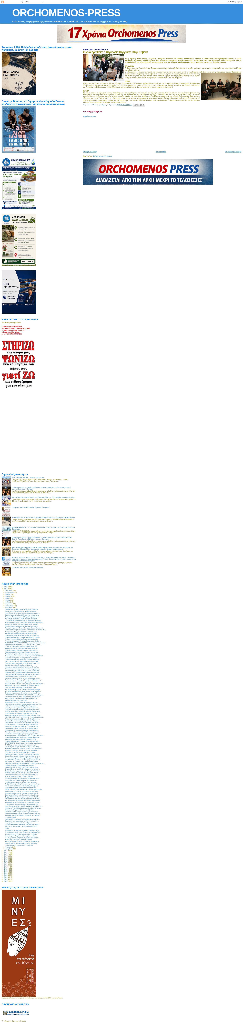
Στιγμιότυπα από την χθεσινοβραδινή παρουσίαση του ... (22, 648)
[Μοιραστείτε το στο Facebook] (141, 105)
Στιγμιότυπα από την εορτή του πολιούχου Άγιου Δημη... (22, 767)
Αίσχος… (8, 828)
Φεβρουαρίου (9, 592)
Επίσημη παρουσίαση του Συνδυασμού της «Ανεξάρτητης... (23, 711)
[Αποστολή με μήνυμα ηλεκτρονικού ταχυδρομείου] (134, 105)
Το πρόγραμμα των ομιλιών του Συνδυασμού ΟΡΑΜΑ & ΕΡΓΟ (24, 656)
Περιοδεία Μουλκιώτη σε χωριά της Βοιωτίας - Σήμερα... (22, 721)
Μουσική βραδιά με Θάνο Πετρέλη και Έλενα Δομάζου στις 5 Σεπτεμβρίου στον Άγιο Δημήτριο (43, 497)
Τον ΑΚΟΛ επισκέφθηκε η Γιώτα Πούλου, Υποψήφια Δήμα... (23, 691)
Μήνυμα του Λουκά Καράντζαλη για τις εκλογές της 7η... (22, 667)
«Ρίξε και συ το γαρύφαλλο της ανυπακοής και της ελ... (21, 826)
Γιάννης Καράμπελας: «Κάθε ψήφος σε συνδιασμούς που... (23, 696)
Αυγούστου (9, 604)
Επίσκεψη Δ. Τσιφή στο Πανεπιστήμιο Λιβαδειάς (19, 810)
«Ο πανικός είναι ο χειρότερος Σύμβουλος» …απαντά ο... (22, 682)
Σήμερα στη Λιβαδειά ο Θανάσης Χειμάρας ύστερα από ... (22, 652)
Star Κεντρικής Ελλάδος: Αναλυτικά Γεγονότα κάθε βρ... (22, 812)
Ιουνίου (7, 600)
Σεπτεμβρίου (9, 606)
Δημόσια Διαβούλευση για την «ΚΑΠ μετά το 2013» (20, 676)
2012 (6, 853)
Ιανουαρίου (9, 590)
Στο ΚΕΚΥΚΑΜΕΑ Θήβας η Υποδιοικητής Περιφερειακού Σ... (23, 760)
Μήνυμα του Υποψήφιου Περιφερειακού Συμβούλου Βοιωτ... (23, 808)
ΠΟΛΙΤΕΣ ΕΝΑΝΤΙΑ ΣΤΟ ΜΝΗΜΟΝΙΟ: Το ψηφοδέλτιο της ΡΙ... (24, 717)
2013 (6, 855)
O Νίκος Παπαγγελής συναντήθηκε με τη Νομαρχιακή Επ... (23, 832)
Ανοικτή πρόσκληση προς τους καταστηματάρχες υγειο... (22, 613)
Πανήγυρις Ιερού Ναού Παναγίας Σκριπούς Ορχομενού (30, 507)
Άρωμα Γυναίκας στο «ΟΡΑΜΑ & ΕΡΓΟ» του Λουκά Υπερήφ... (24, 789)
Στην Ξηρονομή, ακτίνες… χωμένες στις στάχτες (28, 477)
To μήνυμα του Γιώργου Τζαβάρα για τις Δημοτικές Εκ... (21, 632)
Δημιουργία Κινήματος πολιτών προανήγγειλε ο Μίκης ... (22, 795)
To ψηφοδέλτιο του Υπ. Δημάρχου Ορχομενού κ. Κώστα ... (23, 802)
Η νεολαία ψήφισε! (10, 817)
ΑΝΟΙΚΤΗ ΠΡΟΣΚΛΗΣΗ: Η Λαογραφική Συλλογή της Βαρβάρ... (24, 683)
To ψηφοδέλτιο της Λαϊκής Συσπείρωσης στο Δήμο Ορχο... (22, 784)
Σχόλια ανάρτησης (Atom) (102, 156)
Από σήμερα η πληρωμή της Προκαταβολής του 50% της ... (23, 813)
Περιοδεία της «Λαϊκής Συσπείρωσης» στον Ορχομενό (21, 609)
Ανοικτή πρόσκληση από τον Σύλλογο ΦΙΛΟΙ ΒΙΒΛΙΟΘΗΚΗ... (24, 806)
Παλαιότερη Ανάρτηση (233, 152)
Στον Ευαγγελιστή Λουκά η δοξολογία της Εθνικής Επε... (22, 786)
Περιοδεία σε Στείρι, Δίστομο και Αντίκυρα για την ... (20, 765)
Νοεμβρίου (8, 847)
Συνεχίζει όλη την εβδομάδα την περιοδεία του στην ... (21, 611)
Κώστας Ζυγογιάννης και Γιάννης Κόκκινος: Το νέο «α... (22, 772)
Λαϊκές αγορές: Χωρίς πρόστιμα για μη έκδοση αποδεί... (22, 728)
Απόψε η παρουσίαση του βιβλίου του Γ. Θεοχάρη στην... (22, 719)
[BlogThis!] (136, 105)
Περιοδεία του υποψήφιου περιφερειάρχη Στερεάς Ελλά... (22, 819)
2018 (6, 865)
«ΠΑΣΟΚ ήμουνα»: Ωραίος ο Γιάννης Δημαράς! (19, 776)
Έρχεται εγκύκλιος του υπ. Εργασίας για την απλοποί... (22, 793)
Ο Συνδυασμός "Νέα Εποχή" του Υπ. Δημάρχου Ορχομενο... (23, 620)
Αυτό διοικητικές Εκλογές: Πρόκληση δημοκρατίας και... (22, 774)
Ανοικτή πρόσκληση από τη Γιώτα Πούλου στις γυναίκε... (22, 732)
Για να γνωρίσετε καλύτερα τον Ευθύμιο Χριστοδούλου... (22, 724)
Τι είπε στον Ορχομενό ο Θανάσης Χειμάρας (18, 839)
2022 (6, 873)
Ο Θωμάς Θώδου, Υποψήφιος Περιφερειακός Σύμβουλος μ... (23, 680)
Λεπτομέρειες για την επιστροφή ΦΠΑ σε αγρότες (20, 752)
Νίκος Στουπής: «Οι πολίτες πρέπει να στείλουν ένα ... (21, 698)
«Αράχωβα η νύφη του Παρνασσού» (16, 700)
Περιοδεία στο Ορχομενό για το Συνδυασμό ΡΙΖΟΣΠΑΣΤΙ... (23, 722)
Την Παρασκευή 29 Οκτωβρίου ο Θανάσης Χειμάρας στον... (23, 800)
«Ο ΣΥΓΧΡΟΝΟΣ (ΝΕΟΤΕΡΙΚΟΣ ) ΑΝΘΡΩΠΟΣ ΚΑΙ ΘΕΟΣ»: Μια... (26, 630)
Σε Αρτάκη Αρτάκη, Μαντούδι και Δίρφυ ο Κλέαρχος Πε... (22, 650)
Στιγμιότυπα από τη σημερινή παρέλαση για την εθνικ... (22, 821)
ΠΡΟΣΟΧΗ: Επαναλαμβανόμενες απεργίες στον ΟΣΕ (21, 734)
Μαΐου (7, 598)
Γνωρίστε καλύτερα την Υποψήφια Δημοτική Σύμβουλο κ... (22, 741)
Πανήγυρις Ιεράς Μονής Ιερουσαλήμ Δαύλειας (27, 567)
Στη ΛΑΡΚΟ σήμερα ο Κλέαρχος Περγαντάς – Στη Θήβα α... (23, 815)
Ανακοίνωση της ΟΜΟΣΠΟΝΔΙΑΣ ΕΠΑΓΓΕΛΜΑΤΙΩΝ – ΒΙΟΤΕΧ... (25, 763)
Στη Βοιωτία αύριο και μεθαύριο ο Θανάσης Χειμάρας (21, 633)
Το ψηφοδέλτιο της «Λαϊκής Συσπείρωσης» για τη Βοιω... (22, 769)
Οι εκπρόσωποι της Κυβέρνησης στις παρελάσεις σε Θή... (22, 778)
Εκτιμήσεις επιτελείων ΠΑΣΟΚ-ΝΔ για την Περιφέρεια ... (22, 750)
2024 (6, 877)
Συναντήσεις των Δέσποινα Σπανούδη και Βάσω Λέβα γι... (22, 685)
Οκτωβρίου (9, 607)
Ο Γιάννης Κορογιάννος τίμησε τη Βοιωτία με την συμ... (21, 646)
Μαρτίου (8, 594)
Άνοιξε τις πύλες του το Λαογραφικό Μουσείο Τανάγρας (21, 624)
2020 (6, 869)
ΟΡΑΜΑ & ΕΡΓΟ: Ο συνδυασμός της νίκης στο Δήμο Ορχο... (23, 743)
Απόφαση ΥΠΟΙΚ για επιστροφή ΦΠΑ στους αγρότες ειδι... (22, 672)
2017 (6, 863)
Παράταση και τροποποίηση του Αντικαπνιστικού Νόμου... (22, 654)
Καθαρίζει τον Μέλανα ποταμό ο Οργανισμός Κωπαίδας (22, 754)
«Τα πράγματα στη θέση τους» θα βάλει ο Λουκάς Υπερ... (22, 837)
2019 (6, 867)
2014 (6, 857)
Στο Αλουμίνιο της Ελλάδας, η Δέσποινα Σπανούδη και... (22, 791)
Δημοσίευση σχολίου (89, 116)
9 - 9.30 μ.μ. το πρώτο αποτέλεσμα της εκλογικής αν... (21, 745)
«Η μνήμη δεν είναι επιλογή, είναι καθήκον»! (18, 823)
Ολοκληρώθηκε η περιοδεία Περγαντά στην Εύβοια (20, 687)
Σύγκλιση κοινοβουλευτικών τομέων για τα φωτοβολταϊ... (22, 670)
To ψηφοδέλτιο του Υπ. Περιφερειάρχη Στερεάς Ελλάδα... (22, 797)
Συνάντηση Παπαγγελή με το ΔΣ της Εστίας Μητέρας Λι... (22, 617)
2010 (6, 589)
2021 (6, 871)
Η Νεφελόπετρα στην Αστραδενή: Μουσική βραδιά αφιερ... (22, 824)
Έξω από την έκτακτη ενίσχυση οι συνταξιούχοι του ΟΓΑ (22, 756)
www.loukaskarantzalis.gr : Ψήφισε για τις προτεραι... (21, 782)
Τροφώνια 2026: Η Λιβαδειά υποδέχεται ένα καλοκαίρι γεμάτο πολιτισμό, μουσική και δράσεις (43, 517)
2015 (6, 859)
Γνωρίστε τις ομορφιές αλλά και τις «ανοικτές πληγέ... (21, 787)
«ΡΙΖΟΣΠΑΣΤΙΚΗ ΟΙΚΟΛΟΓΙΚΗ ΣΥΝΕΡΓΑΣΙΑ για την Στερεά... (24, 695)
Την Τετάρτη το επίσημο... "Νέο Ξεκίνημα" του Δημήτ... (21, 618)
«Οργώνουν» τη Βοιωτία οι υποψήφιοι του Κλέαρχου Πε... (22, 830)
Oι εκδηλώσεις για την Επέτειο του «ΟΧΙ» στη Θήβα (21, 834)
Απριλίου (8, 596)
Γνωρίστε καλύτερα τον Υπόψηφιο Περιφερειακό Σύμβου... (23, 758)
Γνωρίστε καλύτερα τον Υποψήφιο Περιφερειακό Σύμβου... (23, 637)
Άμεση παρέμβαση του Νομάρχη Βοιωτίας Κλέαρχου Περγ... (23, 715)
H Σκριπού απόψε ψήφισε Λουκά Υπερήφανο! (19, 845)
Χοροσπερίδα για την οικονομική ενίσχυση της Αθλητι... (21, 843)
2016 (6, 861)
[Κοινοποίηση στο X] (138, 105)
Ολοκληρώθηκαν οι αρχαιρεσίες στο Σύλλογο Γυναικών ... (23, 674)
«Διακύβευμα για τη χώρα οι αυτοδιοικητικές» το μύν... (21, 739)
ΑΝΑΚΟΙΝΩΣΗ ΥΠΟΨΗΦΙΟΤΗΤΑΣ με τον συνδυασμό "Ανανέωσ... (25, 643)
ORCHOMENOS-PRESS (66, 12)
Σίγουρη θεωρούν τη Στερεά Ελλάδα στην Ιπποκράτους (22, 615)
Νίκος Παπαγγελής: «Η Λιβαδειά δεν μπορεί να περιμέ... (22, 661)
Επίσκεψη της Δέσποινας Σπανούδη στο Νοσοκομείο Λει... (22, 693)
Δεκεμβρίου (9, 849)
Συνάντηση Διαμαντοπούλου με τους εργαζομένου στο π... (22, 678)
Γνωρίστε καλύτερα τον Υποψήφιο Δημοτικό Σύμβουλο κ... (22, 658)
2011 (6, 851)
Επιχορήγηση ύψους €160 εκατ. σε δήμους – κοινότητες (22, 635)
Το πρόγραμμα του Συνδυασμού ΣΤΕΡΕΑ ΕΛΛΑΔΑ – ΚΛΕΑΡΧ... (24, 735)
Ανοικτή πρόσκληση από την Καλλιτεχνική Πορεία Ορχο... (22, 798)
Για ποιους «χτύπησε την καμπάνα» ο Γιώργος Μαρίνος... (22, 669)
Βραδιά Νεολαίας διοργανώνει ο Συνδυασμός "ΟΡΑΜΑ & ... (23, 771)
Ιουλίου (7, 602)
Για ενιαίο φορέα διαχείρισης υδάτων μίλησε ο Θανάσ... (21, 836)
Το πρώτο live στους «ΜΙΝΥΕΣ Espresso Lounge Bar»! (22, 841)
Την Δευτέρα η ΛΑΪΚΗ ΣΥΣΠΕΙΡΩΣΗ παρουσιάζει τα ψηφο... (23, 689)
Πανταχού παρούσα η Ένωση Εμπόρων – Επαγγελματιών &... (24, 628)
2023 (6, 875)
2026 (6, 881)
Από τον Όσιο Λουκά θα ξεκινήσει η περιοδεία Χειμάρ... (21, 639)
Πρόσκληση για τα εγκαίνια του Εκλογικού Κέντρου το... (22, 708)
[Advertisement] (144, 133)
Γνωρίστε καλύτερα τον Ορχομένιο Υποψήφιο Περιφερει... (22, 659)
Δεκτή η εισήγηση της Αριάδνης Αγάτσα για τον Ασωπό (21, 626)
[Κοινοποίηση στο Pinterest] (143, 105)
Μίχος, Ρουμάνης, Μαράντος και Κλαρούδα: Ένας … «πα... (23, 644)
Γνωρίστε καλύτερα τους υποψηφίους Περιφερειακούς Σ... (22, 709)
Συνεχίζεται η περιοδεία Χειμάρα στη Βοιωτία (18, 665)
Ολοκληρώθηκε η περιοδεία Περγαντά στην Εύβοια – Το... (22, 663)
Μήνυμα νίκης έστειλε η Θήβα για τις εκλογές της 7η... (21, 702)
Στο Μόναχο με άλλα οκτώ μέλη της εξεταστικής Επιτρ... (22, 761)
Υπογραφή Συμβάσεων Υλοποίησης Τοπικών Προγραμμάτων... (24, 622)
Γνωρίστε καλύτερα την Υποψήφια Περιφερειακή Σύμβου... (23, 641)
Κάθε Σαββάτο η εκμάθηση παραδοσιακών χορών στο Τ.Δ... (23, 704)
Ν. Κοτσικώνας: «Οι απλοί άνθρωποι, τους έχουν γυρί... (22, 804)
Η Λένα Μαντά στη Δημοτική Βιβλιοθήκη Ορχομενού (20, 706)
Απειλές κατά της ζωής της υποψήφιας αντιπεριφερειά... (22, 730)
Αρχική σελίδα (161, 152)
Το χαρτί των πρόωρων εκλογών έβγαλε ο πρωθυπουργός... (24, 748)
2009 (6, 587)
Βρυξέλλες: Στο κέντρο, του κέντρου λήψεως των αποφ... (22, 746)
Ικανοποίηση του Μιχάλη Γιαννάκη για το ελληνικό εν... (22, 780)
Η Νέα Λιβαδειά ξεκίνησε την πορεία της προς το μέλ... (21, 713)
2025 (6, 879)
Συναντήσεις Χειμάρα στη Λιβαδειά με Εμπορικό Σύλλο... (22, 726)
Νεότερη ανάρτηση (90, 152)
